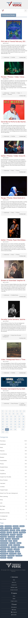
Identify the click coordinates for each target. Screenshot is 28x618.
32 (7, 424)
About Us (14, 582)
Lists (1, 503)
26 (7, 421)
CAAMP (15, 540)
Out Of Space (16, 545)
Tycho (2, 538)
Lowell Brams (16, 528)
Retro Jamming (4, 496)
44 (7, 429)
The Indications (11, 555)
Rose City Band (8, 526)
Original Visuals (4, 490)
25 (2, 421)
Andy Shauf (15, 526)
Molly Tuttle (14, 547)
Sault (2, 526)
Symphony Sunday (4, 512)
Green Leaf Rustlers (4, 534)
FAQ (14, 579)
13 (2, 416)
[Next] (7, 432)
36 (23, 424)
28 (15, 421)
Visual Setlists (3, 460)
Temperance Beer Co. (5, 547)
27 (11, 421)
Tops (2, 528)
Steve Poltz (13, 534)
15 (11, 416)
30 (23, 421)
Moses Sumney (4, 540)
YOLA (10, 540)
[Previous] (2, 411)
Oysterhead (8, 538)
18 (23, 416)
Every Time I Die (13, 553)
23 (19, 419)
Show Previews (14, 403)
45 (11, 429)
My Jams (2, 509)
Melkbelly (22, 526)
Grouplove (12, 530)
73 (22, 429)
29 (19, 421)
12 (21, 413)
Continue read (22, 57)
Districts (23, 530)
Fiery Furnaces (3, 545)
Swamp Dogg (22, 532)
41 (19, 426)
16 (15, 416)
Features (13, 93)
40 (15, 426)
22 (15, 419)
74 (2, 432)
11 (17, 413)
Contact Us (14, 584)
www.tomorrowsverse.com (15, 570)
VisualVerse (3, 473)
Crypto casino (14, 601)
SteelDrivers (16, 549)
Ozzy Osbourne (15, 538)
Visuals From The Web (5, 477)
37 (2, 426)
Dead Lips (9, 532)
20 (7, 419)
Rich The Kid (3, 555)
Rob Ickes (10, 549)
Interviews (2, 483)
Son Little (17, 551)
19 (2, 419)
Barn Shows (3, 519)
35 (19, 424)
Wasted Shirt (19, 536)
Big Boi (10, 545)
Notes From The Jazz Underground (9, 493)
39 (11, 426)
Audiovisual (6, 57)
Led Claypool (3, 536)
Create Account (14, 589)
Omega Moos (10, 551)
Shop (1, 499)
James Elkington (8, 528)
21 (11, 419)
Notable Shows (14, 295)
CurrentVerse (3, 454)
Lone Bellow (3, 551)
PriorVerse (2, 441)
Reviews (10, 94)
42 (23, 426)
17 (19, 416)
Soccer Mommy (11, 536)
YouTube (13, 57)
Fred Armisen (20, 547)
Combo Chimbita (4, 553)
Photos (17, 170)
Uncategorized (3, 516)
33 (11, 424)
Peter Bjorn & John (4, 530)
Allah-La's (10, 557)
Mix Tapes (2, 506)
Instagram (14, 612)
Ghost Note (19, 534)
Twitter (14, 609)
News (18, 93)
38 (7, 426)
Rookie (18, 530)
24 (23, 419)
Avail (19, 553)
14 (7, 416)
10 (13, 413)
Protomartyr (3, 557)
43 (2, 429)
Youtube (14, 614)
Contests (2, 486)
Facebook (14, 607)
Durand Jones (18, 555)
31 (2, 424)
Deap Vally (3, 532)
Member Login (14, 587)
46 (15, 429)
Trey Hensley (3, 549)
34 (15, 424)
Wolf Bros (15, 532)
